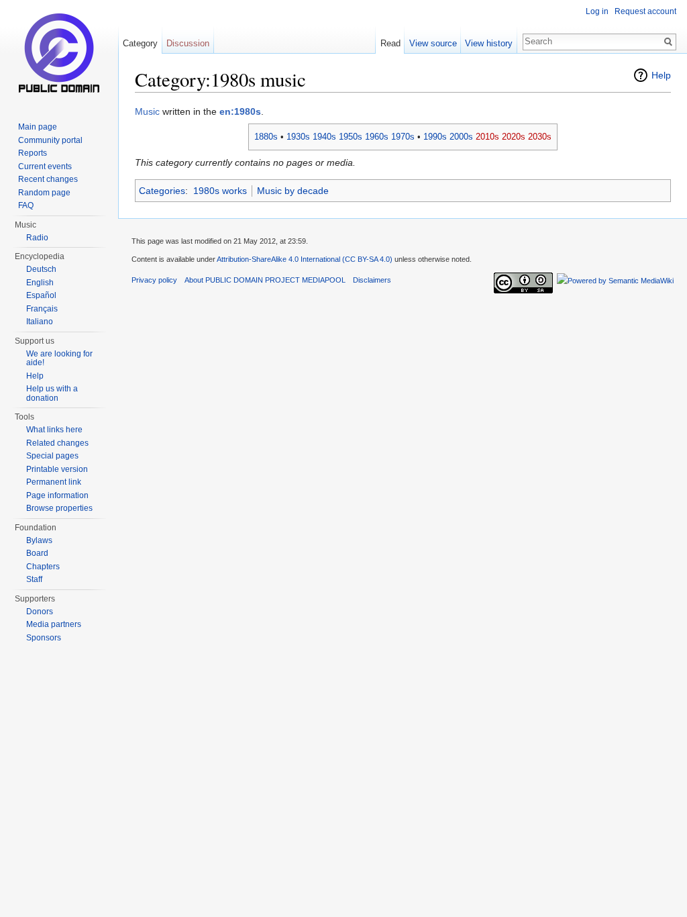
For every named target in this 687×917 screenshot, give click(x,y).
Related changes (57, 443)
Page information (57, 495)
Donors (39, 611)
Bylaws (39, 540)
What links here (54, 429)
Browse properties (59, 508)
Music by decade (293, 190)
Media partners (53, 624)
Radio (37, 237)
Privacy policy (154, 280)
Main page (37, 127)
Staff (34, 579)
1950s (350, 137)
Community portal (50, 140)
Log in (597, 11)
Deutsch (41, 269)
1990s (435, 137)
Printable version (57, 469)
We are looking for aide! (59, 358)
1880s (266, 137)
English (40, 282)
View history (489, 43)
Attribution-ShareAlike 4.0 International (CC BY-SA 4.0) (304, 259)
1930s (298, 137)
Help (661, 75)
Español (41, 295)
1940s (324, 137)
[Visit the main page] (59, 53)
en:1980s (240, 111)
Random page (44, 192)
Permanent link (53, 482)
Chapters (43, 566)
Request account (645, 11)
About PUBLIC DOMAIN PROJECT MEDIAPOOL (265, 280)
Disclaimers (372, 280)
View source (433, 43)
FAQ (26, 205)
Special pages (52, 456)
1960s (376, 137)
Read (390, 43)
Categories (162, 190)
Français (42, 308)
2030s (539, 137)
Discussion (187, 43)
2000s (461, 137)
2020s (513, 137)
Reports (32, 153)
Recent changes (48, 179)
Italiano (39, 321)
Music (147, 111)
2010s (487, 137)
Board (37, 553)
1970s (403, 137)
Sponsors (43, 637)
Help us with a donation (52, 393)
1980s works (220, 190)
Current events (45, 166)
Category (140, 43)
